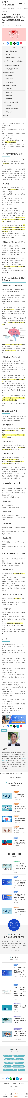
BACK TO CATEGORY (15, 778)
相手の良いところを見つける (13, 108)
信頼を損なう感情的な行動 (12, 69)
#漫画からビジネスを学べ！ (10, 1069)
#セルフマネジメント (19, 1055)
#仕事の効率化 (7, 1066)
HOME (3, 8)
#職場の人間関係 (9, 1062)
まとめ (6, 115)
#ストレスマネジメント (18, 1066)
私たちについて (14, 950)
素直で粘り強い (9, 75)
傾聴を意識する (9, 105)
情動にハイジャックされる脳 (12, 65)
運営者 (14, 1083)
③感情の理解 (9, 95)
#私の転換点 (21, 1069)
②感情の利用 (9, 92)
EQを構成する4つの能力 (10, 85)
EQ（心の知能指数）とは (10, 51)
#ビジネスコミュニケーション (8, 25)
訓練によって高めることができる (14, 57)
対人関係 (8, 8)
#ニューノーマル (8, 1055)
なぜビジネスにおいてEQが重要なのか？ (13, 61)
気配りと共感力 (9, 79)
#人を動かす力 (18, 25)
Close (23, 47)
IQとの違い (8, 54)
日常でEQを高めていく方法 (11, 102)
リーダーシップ (9, 82)
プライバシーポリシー (14, 1086)
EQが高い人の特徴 (9, 72)
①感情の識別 (9, 88)
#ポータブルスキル (9, 1059)
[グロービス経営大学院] (14, 723)
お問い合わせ (21, 1083)
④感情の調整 (9, 98)
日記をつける (9, 112)
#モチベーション (19, 1062)
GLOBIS (8, 3)
